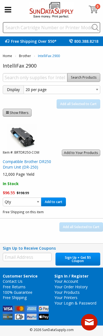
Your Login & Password (75, 303)
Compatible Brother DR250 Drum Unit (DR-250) (27, 164)
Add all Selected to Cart (78, 104)
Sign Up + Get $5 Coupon (78, 259)
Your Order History (71, 286)
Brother (25, 56)
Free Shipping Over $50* (34, 41)
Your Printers (65, 297)
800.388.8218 (86, 41)
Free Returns (14, 286)
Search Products (84, 77)
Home (7, 56)
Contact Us (13, 281)
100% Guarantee (17, 292)
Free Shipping (15, 297)
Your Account (66, 281)
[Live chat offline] (89, 322)
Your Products (67, 292)
